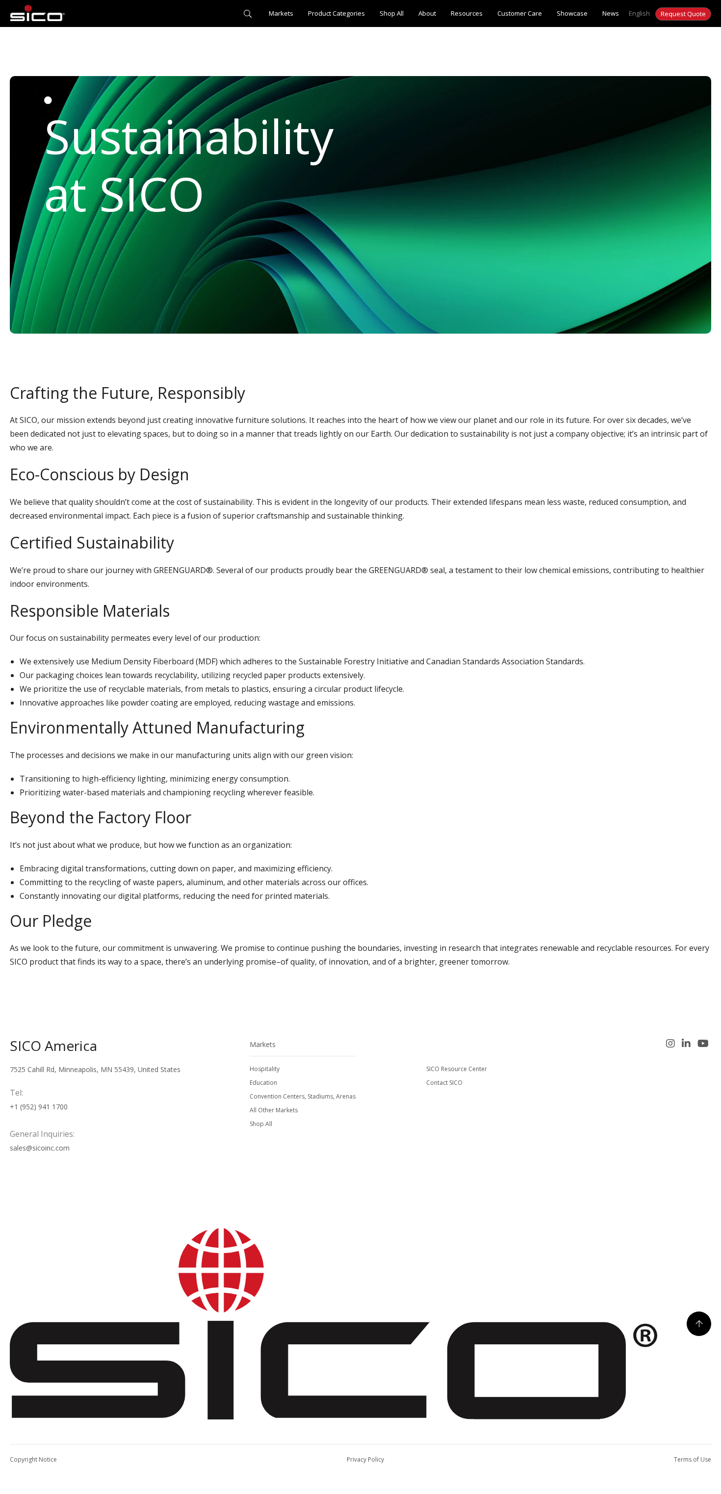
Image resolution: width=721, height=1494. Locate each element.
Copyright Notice (33, 1459)
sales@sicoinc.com (40, 1148)
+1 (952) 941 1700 (39, 1106)
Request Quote (683, 13)
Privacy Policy (365, 1459)
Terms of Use (692, 1459)
